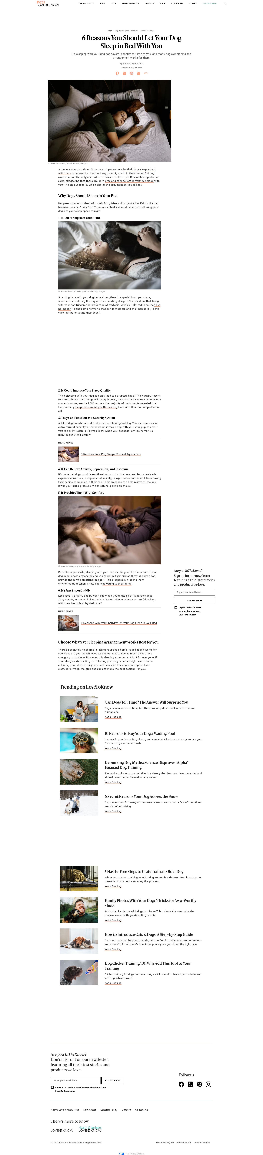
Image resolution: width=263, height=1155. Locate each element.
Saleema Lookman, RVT (133, 63)
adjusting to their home (116, 583)
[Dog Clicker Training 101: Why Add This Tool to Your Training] (79, 973)
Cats (113, 3)
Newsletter (89, 1109)
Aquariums (177, 3)
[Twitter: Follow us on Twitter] (191, 1085)
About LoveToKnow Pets (65, 1109)
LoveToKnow (209, 3)
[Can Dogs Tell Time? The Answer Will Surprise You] (79, 709)
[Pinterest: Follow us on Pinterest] (200, 1085)
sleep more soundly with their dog (96, 407)
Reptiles (149, 3)
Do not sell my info (165, 1142)
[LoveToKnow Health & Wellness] (90, 1128)
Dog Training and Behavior (126, 30)
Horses (193, 3)
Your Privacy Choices (134, 1154)
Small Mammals (130, 3)
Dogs (102, 3)
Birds (162, 3)
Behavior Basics (148, 30)
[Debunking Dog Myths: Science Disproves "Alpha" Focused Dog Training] (79, 772)
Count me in (194, 600)
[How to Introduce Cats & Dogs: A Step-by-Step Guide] (79, 941)
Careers (126, 1109)
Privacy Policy (184, 1142)
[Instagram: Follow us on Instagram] (209, 1085)
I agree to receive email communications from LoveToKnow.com (190, 611)
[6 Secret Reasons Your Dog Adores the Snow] (79, 803)
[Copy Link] (145, 73)
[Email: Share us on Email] (138, 73)
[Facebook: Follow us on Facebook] (182, 1085)
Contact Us (141, 1109)
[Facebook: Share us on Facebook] (117, 73)
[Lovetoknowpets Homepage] (48, 3)
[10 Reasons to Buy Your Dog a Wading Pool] (79, 740)
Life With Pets (86, 3)
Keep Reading (113, 716)
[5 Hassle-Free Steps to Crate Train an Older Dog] (79, 878)
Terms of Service (202, 1142)
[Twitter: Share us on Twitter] (124, 73)
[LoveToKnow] (62, 1128)
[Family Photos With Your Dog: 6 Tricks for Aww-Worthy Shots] (79, 910)
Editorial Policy (108, 1109)
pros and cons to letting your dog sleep (129, 180)
